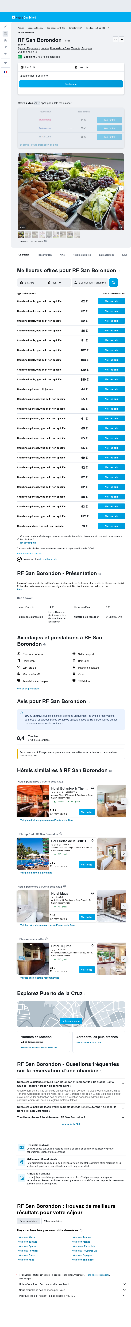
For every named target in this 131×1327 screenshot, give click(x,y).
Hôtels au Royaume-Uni (84, 1250)
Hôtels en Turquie (27, 1241)
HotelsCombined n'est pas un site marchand (44, 1284)
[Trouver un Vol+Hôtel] (5, 47)
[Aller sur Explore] (5, 54)
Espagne (32, 27)
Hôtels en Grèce (26, 1255)
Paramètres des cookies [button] (29, 553)
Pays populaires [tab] (28, 1221)
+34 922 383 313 (27, 52)
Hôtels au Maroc (26, 1237)
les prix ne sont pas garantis (97, 1274)
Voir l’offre (86, 812)
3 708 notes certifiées (48, 56)
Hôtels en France (81, 1241)
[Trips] (5, 63)
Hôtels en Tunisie (81, 1237)
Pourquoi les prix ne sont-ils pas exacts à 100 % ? (47, 1296)
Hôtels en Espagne (82, 1255)
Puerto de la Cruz (93, 27)
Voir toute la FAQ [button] (71, 1124)
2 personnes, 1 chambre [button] (34, 75)
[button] (5, 17)
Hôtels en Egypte (27, 1246)
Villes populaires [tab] (53, 1221)
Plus (19, 589)
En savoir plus (28, 542)
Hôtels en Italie (26, 1259)
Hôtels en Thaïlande (83, 1259)
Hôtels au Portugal (28, 1250)
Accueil (21, 27)
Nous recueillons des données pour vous (42, 1290)
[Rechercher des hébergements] (5, 33)
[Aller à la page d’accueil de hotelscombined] (24, 17)
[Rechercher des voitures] (5, 40)
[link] (47, 820)
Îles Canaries (53, 27)
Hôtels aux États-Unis (83, 1246)
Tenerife (72, 27)
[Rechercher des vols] (5, 27)
